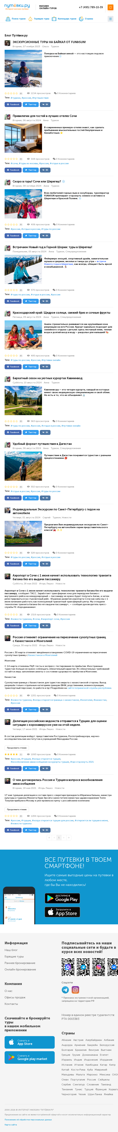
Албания (109, 1040)
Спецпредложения (75, 251)
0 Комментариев (66, 93)
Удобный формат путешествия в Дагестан (42, 444)
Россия (91, 1079)
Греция (66, 1054)
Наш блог (11, 950)
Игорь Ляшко (46, 583)
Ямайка (108, 1094)
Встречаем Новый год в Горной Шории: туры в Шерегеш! (52, 247)
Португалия (78, 1079)
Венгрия (94, 1050)
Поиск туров (18, 19)
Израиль (67, 1059)
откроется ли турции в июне (92, 820)
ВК (46, 104)
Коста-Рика (78, 1069)
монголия (87, 700)
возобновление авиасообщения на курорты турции (40, 761)
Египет (104, 1054)
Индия (78, 1059)
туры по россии (51, 229)
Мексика (105, 1074)
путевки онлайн (51, 360)
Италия (78, 1064)
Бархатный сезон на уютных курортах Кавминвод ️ (48, 378)
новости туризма (22, 619)
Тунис (78, 1089)
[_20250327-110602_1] (23, 203)
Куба (90, 1069)
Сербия (66, 1084)
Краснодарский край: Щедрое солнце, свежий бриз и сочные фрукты (61, 312)
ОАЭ (115, 1074)
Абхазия (66, 1040)
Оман (65, 1079)
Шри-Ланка (95, 1094)
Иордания (106, 1059)
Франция (101, 1089)
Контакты (11, 1004)
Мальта (80, 1074)
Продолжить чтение (16, 748)
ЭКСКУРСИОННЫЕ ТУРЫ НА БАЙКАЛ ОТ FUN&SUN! (49, 42)
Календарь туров (67, 19)
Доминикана (90, 1054)
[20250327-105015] (23, 269)
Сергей (46, 517)
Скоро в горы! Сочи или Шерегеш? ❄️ (39, 181)
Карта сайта (11, 1125)
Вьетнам (106, 1050)
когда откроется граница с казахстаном (56, 700)
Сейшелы (104, 1079)
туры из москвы (29, 163)
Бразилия (81, 1050)
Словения (93, 1084)
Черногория (69, 1094)
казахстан (100, 700)
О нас (9, 991)
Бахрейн (92, 1045)
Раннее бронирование (20, 963)
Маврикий (101, 1069)
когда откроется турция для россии (54, 820)
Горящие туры (41, 19)
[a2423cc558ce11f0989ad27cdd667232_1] (23, 68)
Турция (88, 1089)
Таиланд (106, 1084)
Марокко (92, 1074)
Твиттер (31, 104)
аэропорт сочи (51, 619)
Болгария (67, 1050)
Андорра (67, 1045)
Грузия (76, 1054)
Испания (67, 1064)
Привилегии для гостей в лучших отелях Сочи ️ (45, 116)
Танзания (67, 1089)
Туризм (55, 46)
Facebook (14, 104)
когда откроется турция (47, 758)
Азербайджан (93, 1040)
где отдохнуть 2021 (83, 761)
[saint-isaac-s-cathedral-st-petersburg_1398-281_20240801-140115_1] (23, 534)
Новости (66, 517)
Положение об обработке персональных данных (28, 1119)
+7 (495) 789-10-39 (91, 7)
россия (27, 97)
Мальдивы (68, 1074)
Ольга (45, 46)
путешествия (41, 97)
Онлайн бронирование (20, 969)
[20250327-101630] (23, 400)
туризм (16, 97)
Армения (79, 1045)
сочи (15, 163)
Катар (103, 1064)
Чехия (82, 1094)
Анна (45, 120)
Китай (65, 1069)
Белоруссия (107, 1045)
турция (27, 758)
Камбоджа (91, 1064)
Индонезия (91, 1059)
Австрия (78, 1040)
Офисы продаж (15, 997)
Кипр (112, 1064)
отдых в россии (60, 163)
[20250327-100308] (23, 466)
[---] (23, 138)
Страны (89, 19)
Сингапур (79, 1084)
